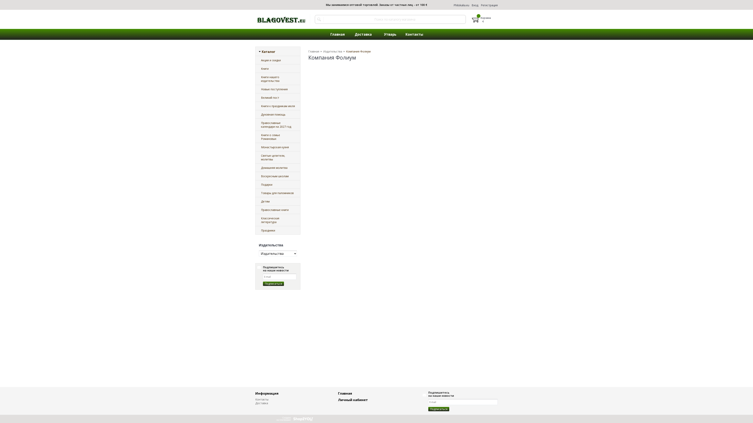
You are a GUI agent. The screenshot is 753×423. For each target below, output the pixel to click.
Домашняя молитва (274, 168)
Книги (265, 68)
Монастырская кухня (275, 147)
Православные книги (275, 210)
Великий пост (270, 97)
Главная (345, 393)
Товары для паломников (277, 193)
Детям (265, 201)
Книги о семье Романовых (270, 137)
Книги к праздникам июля (278, 106)
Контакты (261, 399)
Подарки (266, 184)
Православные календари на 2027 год (276, 124)
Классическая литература (270, 220)
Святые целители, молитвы (273, 157)
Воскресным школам (275, 176)
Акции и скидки (271, 60)
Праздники (268, 230)
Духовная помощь (273, 114)
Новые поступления (274, 89)
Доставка (261, 403)
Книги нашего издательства (270, 79)
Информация (266, 393)
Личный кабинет (353, 400)
